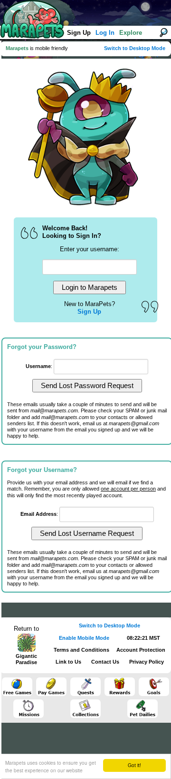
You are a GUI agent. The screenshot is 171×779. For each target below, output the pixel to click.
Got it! (134, 765)
